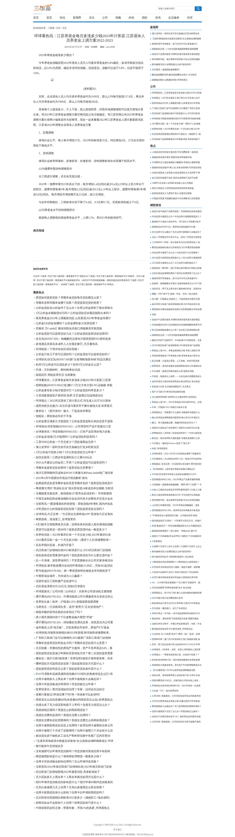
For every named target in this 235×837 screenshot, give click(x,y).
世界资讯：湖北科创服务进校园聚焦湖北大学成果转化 (176, 366)
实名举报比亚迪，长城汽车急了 (55, 545)
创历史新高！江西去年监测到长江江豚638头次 (64, 457)
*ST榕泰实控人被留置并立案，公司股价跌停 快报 (174, 515)
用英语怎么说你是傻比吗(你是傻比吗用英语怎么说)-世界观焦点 (74, 699)
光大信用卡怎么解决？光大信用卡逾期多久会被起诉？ (176, 232)
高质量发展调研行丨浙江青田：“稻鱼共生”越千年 (174, 531)
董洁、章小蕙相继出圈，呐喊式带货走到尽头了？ (174, 423)
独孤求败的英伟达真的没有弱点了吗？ (59, 612)
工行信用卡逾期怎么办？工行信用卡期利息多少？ (174, 263)
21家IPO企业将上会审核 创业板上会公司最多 (172, 183)
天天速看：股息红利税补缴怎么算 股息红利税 (173, 371)
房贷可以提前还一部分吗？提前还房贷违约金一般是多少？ (71, 529)
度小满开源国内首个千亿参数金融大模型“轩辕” (64, 617)
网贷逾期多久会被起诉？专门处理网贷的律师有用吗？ (176, 706)
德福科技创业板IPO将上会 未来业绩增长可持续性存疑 (176, 167)
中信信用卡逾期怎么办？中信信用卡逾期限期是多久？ (176, 216)
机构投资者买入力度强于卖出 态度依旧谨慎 (172, 193)
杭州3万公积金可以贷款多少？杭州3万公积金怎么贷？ (69, 364)
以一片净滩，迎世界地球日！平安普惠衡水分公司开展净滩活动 (74, 560)
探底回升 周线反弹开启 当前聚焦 (56, 374)
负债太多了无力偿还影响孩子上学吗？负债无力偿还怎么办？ (73, 704)
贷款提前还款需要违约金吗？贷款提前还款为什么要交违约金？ (74, 555)
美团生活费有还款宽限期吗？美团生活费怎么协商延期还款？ (73, 720)
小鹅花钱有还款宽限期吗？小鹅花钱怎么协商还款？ (175, 562)
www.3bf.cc (119, 825)
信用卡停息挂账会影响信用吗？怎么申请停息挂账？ (67, 761)
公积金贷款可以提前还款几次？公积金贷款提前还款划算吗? (72, 333)
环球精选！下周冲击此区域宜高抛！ (58, 349)
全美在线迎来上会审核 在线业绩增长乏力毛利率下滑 (176, 172)
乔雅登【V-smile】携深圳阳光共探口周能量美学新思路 (69, 328)
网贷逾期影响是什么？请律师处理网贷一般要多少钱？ (69, 756)
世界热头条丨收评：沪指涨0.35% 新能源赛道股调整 (67, 601)
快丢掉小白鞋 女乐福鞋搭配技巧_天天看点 (171, 386)
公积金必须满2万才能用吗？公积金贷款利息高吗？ (67, 436)
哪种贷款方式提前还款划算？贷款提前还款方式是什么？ (70, 663)
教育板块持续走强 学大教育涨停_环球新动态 (172, 629)
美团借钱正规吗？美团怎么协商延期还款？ (62, 709)
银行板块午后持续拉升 (49, 746)
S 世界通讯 (157, 541)
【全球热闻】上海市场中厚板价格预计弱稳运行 (173, 469)
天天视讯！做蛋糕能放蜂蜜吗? (166, 69)
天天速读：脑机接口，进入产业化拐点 (169, 608)
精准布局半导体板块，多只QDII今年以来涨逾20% (174, 44)
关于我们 (117, 829)
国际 (144, 17)
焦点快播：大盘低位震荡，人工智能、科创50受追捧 (175, 361)
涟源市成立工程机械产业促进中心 (56, 581)
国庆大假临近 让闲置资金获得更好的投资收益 (173, 188)
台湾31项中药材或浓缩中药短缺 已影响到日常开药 (175, 577)
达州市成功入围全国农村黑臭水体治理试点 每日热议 (176, 381)
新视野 (77, 17)
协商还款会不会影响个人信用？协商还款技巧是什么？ (69, 802)
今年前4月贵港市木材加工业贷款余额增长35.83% (174, 474)
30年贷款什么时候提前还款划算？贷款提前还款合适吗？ (70, 508)
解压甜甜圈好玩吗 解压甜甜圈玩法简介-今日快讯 (174, 75)
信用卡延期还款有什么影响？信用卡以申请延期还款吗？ (70, 792)
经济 (190, 17)
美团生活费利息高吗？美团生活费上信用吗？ (63, 715)
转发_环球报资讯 (159, 448)
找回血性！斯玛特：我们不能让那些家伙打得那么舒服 (176, 268)
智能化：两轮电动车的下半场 (54, 416)
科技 (131, 17)
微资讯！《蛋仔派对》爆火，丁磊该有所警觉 (63, 410)
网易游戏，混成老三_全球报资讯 (56, 519)
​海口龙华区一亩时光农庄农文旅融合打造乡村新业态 (67, 447)
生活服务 (173, 17)
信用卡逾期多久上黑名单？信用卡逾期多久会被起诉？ (69, 679)
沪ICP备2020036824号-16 (115, 834)
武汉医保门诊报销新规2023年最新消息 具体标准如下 (68, 771)
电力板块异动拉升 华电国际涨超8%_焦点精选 (172, 557)
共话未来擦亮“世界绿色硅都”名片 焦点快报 (171, 587)
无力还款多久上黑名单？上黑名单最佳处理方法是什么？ (70, 776)
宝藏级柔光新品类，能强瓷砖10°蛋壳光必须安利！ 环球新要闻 (74, 493)
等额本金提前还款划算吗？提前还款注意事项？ (65, 467)
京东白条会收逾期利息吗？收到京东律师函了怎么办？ (176, 273)
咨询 (158, 17)
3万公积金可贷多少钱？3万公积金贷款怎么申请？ (66, 452)
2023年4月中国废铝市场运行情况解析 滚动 (61, 477)
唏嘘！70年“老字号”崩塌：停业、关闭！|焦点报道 (174, 294)
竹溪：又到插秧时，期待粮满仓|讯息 (58, 369)
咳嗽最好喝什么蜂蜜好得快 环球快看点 (170, 80)
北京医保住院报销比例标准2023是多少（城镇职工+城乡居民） (74, 797)
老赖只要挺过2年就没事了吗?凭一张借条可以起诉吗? (68, 694)
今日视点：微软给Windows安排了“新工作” (171, 443)
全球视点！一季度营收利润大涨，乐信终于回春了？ (175, 654)
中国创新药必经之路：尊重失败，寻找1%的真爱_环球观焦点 (73, 807)
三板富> (52, 28)
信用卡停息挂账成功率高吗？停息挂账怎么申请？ (66, 684)
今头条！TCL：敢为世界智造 (165, 691)
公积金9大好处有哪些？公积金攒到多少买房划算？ (67, 323)
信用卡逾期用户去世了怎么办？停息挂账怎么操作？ (175, 711)
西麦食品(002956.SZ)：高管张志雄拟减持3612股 (173, 227)
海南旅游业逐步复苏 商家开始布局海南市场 (172, 157)
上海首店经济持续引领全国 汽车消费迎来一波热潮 (175, 152)
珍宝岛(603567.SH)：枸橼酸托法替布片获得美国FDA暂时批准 (73, 338)
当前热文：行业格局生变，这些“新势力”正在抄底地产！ (70, 606)
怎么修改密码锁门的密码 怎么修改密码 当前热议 (174, 397)
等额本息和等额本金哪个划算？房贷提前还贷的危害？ (69, 302)
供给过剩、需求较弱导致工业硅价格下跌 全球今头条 (176, 675)
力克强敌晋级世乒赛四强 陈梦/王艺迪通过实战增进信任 (69, 395)
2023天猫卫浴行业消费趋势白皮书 (167, 598)
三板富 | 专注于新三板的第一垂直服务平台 (50, 8)
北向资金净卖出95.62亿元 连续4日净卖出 (60, 586)
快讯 (62, 17)
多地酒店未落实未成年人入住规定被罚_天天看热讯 (67, 343)
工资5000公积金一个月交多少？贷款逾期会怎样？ (66, 441)
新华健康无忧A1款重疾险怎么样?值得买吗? (171, 64)
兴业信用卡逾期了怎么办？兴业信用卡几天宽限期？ (175, 252)
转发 (154, 314)
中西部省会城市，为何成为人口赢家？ (59, 575)
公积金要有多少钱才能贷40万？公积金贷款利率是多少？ (70, 390)
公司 (105, 17)
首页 (36, 17)
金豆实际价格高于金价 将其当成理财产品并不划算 (175, 178)
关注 (91, 17)
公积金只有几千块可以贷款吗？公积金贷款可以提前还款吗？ (73, 354)
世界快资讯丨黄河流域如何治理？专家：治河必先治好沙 (70, 689)
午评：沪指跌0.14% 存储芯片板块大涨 (169, 407)
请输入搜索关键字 (166, 8)
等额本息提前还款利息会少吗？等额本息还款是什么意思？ (71, 642)
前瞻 (118, 17)
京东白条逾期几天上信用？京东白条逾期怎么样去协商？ (70, 787)
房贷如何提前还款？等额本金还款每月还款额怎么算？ (69, 297)
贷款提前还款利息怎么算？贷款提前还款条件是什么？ (69, 668)
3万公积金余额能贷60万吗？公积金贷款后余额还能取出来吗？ (73, 313)
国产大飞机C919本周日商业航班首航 (168, 392)
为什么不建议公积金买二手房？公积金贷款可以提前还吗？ (71, 462)
